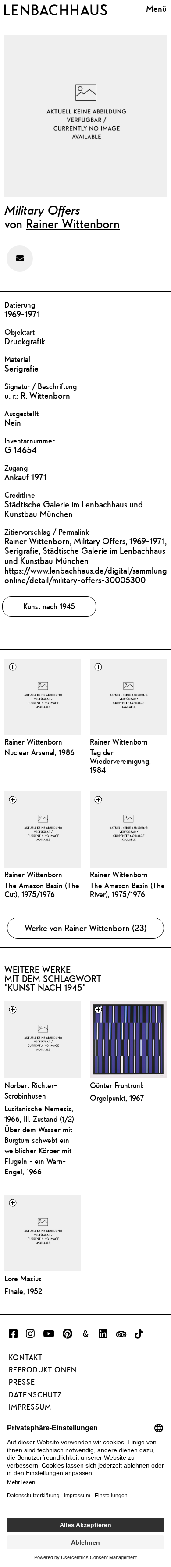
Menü (156, 8)
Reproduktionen (43, 1370)
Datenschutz (35, 1395)
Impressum (30, 1407)
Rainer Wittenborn (73, 223)
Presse (22, 1382)
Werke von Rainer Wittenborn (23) (86, 928)
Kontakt (26, 1357)
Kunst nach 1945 (49, 606)
